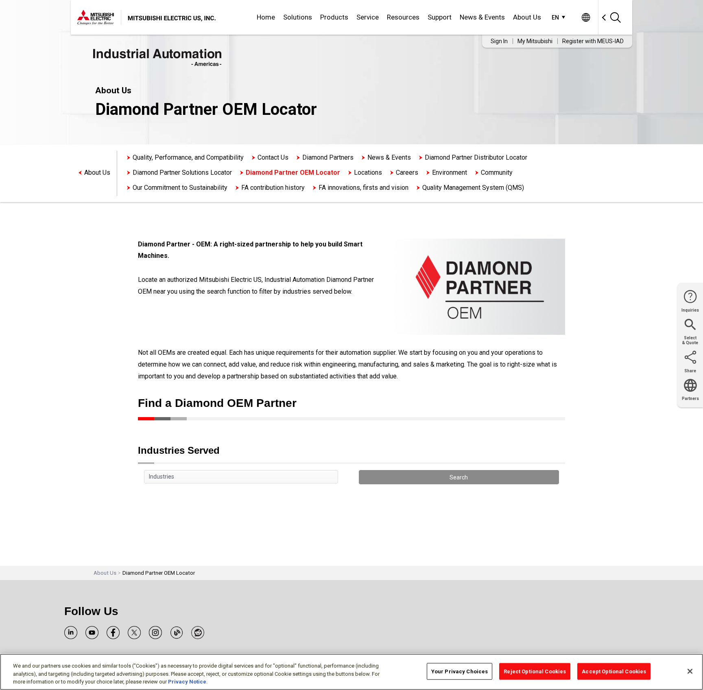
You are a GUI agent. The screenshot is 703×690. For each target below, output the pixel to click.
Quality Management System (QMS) (473, 187)
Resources (403, 17)
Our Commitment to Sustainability (180, 187)
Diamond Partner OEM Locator (293, 172)
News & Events (482, 17)
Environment (449, 172)
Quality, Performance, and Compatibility (188, 157)
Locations (368, 172)
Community (497, 172)
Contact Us (273, 157)
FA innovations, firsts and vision (363, 187)
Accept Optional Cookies (614, 671)
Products (334, 17)
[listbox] (241, 477)
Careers (407, 172)
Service (367, 17)
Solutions (297, 17)
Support (440, 17)
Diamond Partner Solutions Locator (182, 172)
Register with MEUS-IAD (593, 41)
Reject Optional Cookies (535, 671)
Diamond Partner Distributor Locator (476, 157)
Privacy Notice (187, 682)
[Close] (690, 671)
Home (266, 17)
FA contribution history (273, 187)
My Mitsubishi (534, 41)
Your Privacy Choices (459, 671)
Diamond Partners (328, 157)
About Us (527, 17)
